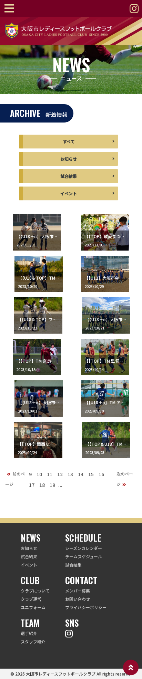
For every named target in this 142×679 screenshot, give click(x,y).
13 (70, 474)
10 (39, 474)
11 (49, 474)
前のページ (15, 479)
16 (101, 474)
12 (60, 474)
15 (91, 474)
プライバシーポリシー (85, 607)
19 (52, 484)
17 (31, 484)
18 (42, 484)
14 (80, 474)
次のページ (124, 479)
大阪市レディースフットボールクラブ (60, 674)
